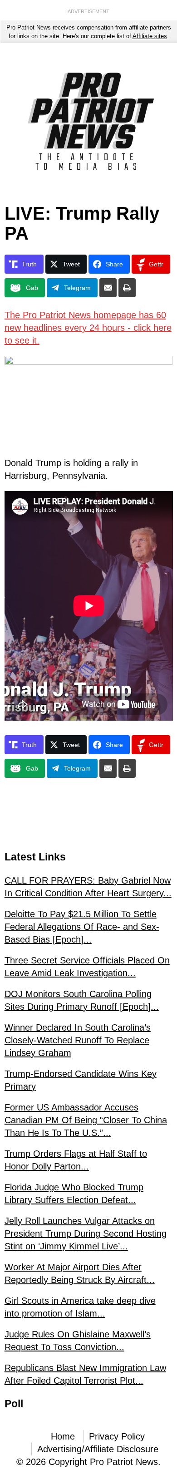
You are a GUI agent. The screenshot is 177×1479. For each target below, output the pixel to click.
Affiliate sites (150, 36)
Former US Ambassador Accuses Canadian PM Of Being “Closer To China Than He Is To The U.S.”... (86, 1120)
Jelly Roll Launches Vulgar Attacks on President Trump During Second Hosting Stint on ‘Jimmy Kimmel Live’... (86, 1233)
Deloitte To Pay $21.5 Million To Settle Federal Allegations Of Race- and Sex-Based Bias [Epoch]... (82, 926)
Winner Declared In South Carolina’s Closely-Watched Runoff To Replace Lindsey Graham (78, 1040)
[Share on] (108, 287)
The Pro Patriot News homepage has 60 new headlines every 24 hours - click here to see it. (88, 327)
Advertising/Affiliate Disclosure (97, 1449)
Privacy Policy (117, 1436)
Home (63, 1436)
